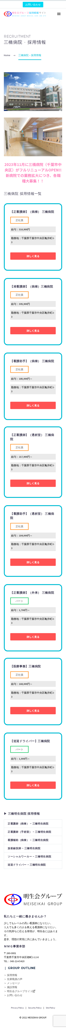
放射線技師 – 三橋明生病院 (24, 848)
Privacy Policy (17, 1007)
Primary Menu (59, 14)
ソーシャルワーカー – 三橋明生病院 (29, 856)
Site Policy (50, 1007)
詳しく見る (33, 256)
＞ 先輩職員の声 (13, 979)
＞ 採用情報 (10, 975)
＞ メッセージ (12, 983)
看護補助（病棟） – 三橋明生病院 (28, 840)
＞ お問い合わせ (13, 995)
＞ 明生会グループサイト (18, 991)
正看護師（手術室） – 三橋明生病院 (29, 831)
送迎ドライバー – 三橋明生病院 (27, 864)
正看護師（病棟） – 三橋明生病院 (28, 823)
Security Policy (35, 1007)
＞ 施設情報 (10, 987)
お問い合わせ (33, 4)
